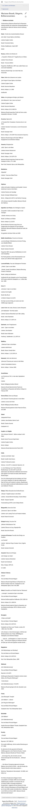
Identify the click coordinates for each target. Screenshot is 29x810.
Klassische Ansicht (22, 801)
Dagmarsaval (5, 9)
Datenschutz (14, 807)
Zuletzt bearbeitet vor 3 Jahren (9, 797)
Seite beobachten (26, 16)
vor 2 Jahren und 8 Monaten (8, 5)
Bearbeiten (26, 13)
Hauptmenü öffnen (2, 2)
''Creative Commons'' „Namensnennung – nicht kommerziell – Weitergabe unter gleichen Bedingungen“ (14, 804)
